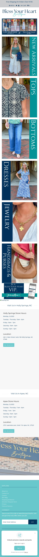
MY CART (25, 5)
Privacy (4, 504)
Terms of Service (7, 506)
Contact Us (5, 493)
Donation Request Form (9, 502)
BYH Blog (5, 497)
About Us (5, 491)
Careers (4, 495)
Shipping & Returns (8, 500)
